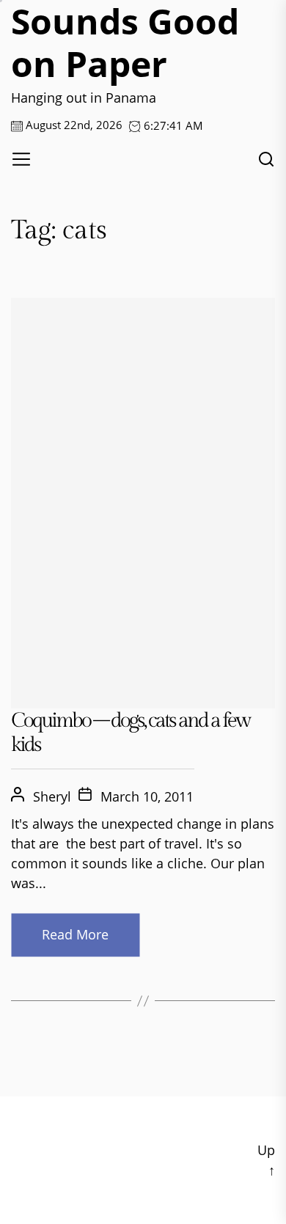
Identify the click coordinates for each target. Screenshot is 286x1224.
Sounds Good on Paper (125, 42)
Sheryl (52, 796)
